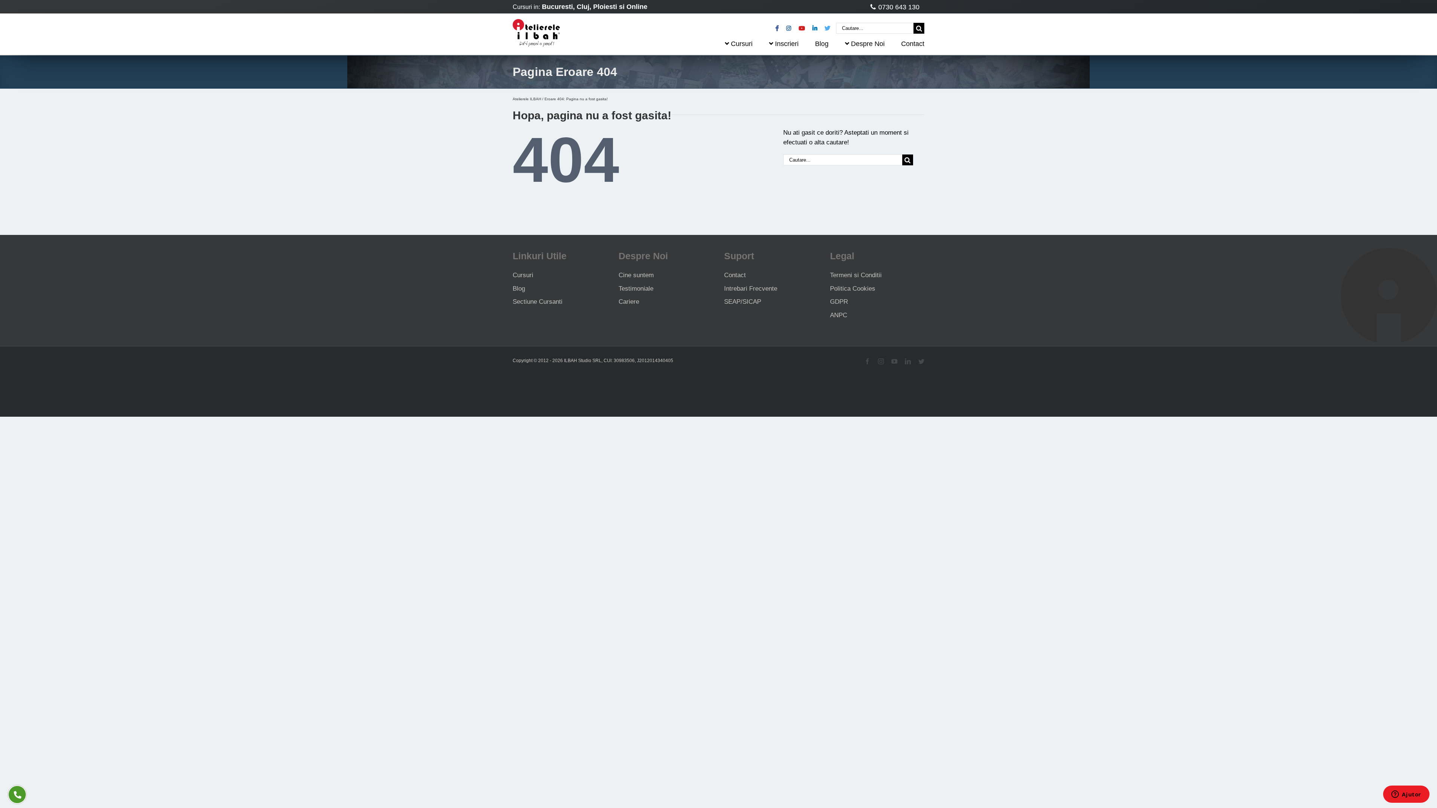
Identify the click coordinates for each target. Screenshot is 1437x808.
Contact (735, 275)
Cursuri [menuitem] (742, 44)
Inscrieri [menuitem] (787, 44)
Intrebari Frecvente (750, 288)
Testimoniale (636, 288)
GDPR (839, 301)
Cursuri (523, 275)
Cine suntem (636, 275)
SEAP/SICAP (742, 301)
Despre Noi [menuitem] (868, 44)
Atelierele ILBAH (527, 99)
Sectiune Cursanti (537, 301)
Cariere (629, 301)
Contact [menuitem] (912, 44)
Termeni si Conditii (856, 275)
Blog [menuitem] (822, 44)
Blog (519, 288)
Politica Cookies (852, 288)
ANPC (838, 315)
